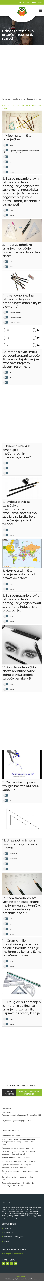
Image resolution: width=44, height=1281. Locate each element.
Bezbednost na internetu (11, 1136)
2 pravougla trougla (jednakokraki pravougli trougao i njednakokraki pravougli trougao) (22, 151)
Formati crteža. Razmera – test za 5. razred (22, 106)
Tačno (11, 210)
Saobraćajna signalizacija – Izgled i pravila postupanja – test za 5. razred (18, 1184)
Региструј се (37, 2)
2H (10, 372)
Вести (6, 1241)
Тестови (7, 1228)
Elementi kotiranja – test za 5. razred (16, 1157)
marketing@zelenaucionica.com (12, 1254)
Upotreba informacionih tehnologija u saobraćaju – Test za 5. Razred (16, 1166)
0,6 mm (11, 934)
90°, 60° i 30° (13, 854)
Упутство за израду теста (14, 1237)
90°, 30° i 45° (13, 859)
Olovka (11, 167)
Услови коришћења (22, 1276)
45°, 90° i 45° (13, 869)
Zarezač (11, 172)
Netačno (11, 215)
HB (10, 383)
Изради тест (9, 1232)
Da (10, 795)
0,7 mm (11, 929)
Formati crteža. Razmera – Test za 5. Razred (19, 1161)
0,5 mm (11, 924)
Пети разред (7, 28)
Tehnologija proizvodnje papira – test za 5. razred (18, 1178)
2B (10, 377)
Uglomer (12, 162)
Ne (10, 800)
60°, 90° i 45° (13, 864)
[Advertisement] (22, 68)
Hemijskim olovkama (15, 322)
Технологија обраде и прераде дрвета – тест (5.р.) (20, 1172)
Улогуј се (25, 2)
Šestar (11, 157)
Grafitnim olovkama (15, 317)
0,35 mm (11, 919)
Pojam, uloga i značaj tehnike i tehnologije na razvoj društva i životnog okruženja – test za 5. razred (20, 1141)
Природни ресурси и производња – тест (18, 1148)
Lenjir (11, 145)
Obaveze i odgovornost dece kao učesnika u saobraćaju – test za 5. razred (19, 1152)
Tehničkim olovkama (15, 312)
